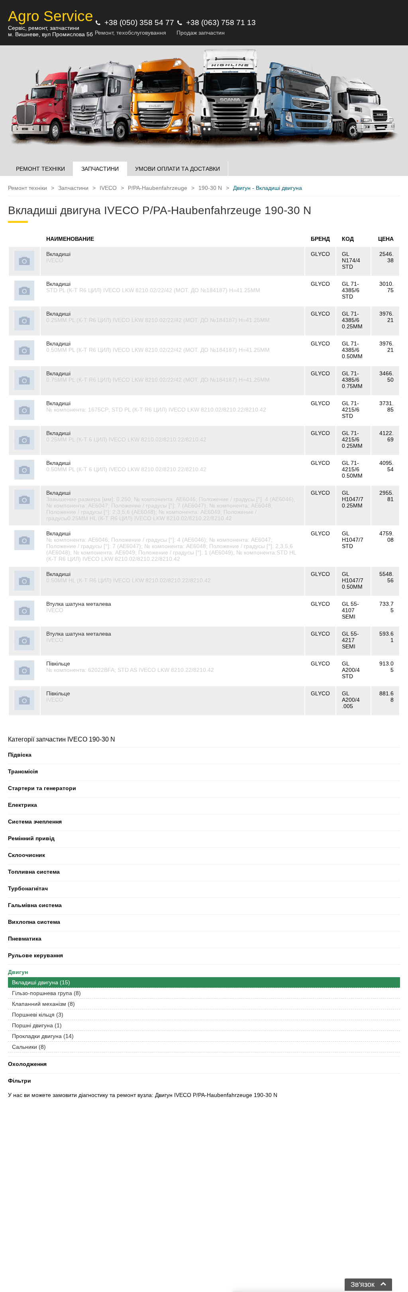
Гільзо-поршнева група (46, 993)
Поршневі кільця (37, 1014)
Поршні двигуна (37, 1025)
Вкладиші (58, 254)
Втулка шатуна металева (78, 604)
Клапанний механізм (43, 1004)
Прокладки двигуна (43, 1036)
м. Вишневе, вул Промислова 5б (50, 34)
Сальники (29, 1047)
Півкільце (58, 663)
